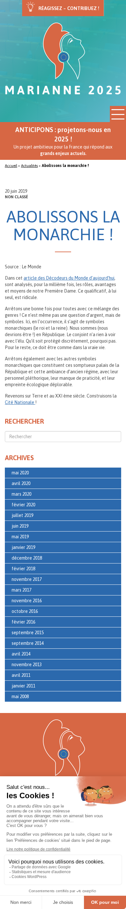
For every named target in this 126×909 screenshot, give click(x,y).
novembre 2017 (27, 579)
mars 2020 (21, 494)
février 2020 (23, 504)
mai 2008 (20, 696)
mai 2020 (20, 472)
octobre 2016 (25, 611)
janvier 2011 (23, 685)
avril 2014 (21, 653)
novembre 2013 (27, 664)
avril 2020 (21, 483)
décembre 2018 (27, 558)
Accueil (11, 165)
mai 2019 (20, 536)
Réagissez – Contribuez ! (68, 8)
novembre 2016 (27, 600)
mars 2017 (21, 590)
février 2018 (23, 568)
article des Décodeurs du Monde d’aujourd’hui (69, 278)
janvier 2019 (23, 547)
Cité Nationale (20, 402)
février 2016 (23, 622)
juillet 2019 (22, 515)
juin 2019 (20, 526)
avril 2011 (21, 675)
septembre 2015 (28, 632)
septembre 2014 (28, 643)
